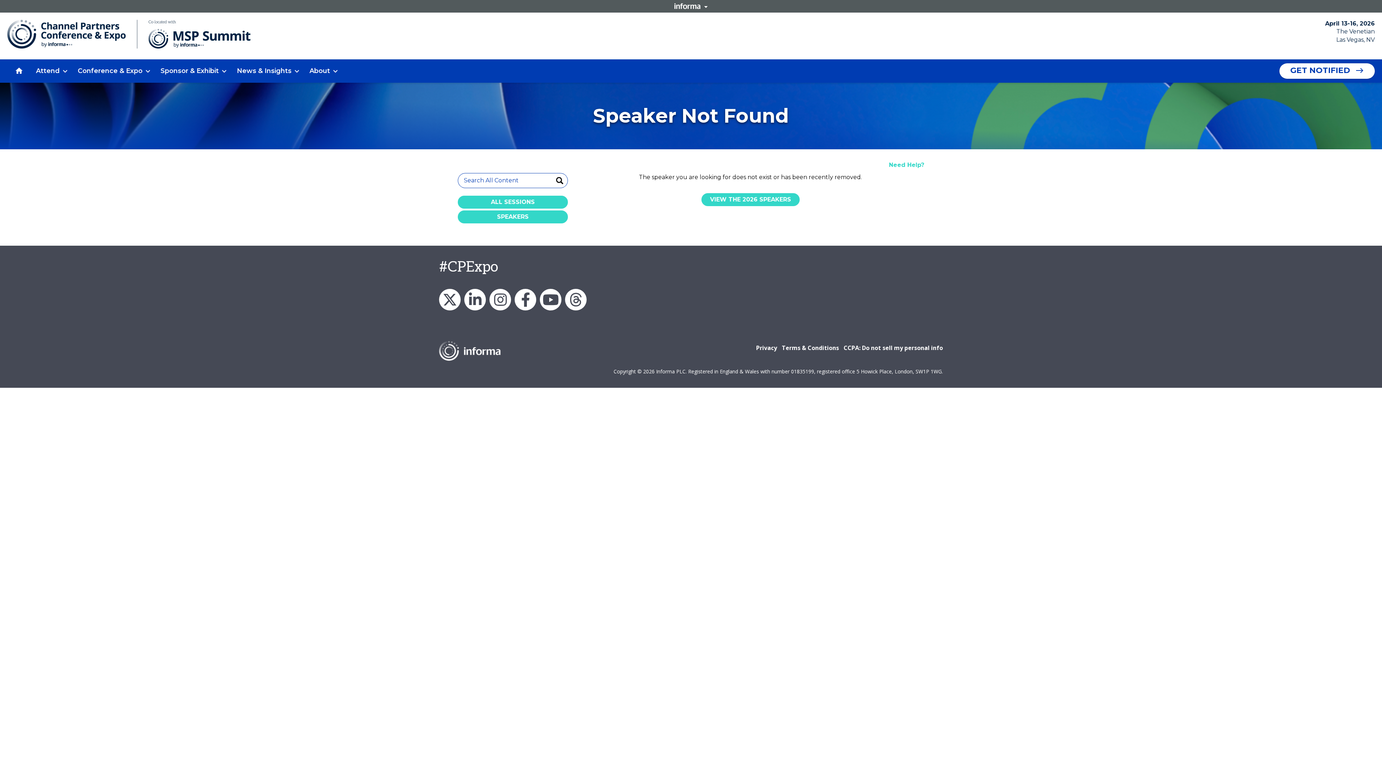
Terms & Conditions (810, 348)
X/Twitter (450, 299)
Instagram (500, 299)
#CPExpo (468, 267)
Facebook (525, 299)
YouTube (550, 299)
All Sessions (513, 202)
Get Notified (1320, 70)
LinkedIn (475, 299)
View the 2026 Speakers (750, 199)
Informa (691, 6)
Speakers (513, 216)
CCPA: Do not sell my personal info (893, 348)
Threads (576, 299)
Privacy (766, 348)
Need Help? (906, 165)
